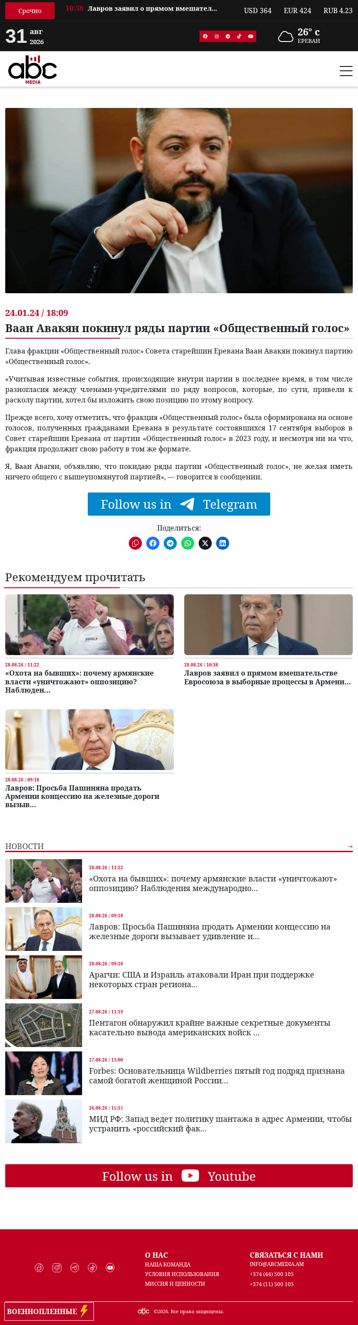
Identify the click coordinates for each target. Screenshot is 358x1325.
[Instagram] (216, 36)
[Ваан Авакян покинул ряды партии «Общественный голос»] (179, 207)
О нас (156, 1255)
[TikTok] (239, 36)
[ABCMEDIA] (32, 68)
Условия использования (182, 1274)
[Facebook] (205, 36)
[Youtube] (250, 36)
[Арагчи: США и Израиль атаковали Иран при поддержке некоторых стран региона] (43, 977)
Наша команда (167, 1264)
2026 (163, 1311)
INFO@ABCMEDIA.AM (277, 1264)
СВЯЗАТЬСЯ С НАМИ (286, 1255)
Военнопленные (43, 1311)
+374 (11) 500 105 (272, 1284)
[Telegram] (228, 36)
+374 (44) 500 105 (272, 1274)
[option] (149, 11)
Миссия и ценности (175, 1283)
